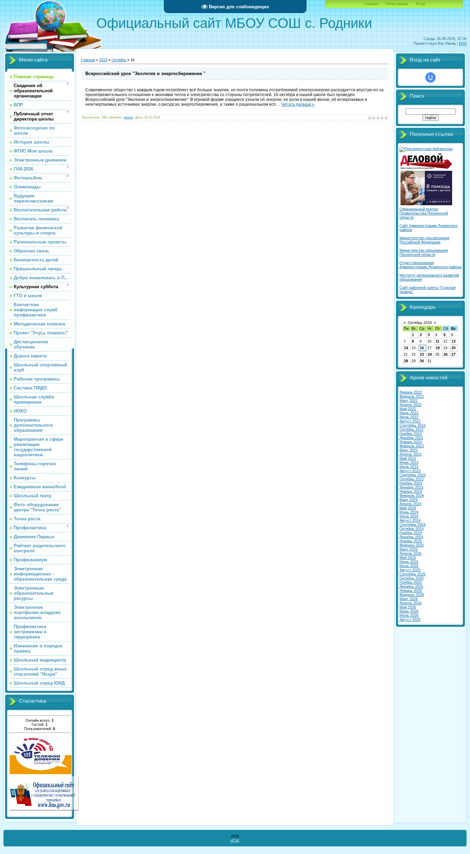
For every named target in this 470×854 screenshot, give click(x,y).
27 (453, 354)
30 (422, 361)
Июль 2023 (408, 467)
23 (422, 354)
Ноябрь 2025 (410, 582)
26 (446, 354)
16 (422, 348)
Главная (371, 4)
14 (406, 348)
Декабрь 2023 (411, 487)
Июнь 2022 (408, 413)
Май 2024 (407, 508)
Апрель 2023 (410, 454)
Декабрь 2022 (411, 438)
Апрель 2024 (410, 504)
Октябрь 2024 (411, 529)
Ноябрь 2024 (410, 533)
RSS (463, 43)
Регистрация (397, 4)
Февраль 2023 (411, 446)
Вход (420, 4)
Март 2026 (408, 599)
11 (437, 341)
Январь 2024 (410, 491)
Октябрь (118, 60)
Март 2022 (408, 400)
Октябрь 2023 (411, 479)
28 (406, 361)
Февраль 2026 (411, 595)
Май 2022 (407, 409)
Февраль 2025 (411, 545)
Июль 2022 (408, 417)
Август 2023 (409, 471)
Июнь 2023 (408, 462)
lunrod (128, 117)
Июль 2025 (408, 566)
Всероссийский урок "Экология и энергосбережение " (145, 73)
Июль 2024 (408, 516)
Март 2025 (408, 549)
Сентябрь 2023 (412, 475)
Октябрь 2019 (420, 323)
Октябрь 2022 (411, 429)
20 (453, 348)
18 (438, 348)
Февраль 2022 (411, 396)
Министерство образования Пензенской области (423, 252)
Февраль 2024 (411, 495)
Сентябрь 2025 (412, 574)
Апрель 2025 (410, 553)
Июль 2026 (408, 615)
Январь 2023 (410, 442)
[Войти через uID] (430, 77)
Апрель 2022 (410, 405)
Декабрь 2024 (411, 537)
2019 (103, 60)
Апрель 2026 (410, 603)
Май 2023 (407, 458)
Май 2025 (407, 557)
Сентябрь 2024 (412, 524)
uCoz (235, 840)
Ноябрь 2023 (410, 483)
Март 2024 (408, 500)
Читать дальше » (297, 104)
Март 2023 (408, 450)
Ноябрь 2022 (410, 433)
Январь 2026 (410, 591)
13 (453, 341)
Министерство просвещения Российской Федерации (424, 240)
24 (430, 354)
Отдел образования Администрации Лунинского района (430, 265)
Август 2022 (409, 421)
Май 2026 (407, 607)
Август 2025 (409, 570)
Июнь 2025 (408, 562)
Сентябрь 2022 (412, 425)
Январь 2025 (410, 541)
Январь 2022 (410, 392)
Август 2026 (409, 619)
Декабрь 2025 (411, 586)
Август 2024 (409, 520)
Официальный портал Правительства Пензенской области (423, 213)
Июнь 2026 (408, 611)
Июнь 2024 (408, 512)
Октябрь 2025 (411, 578)
